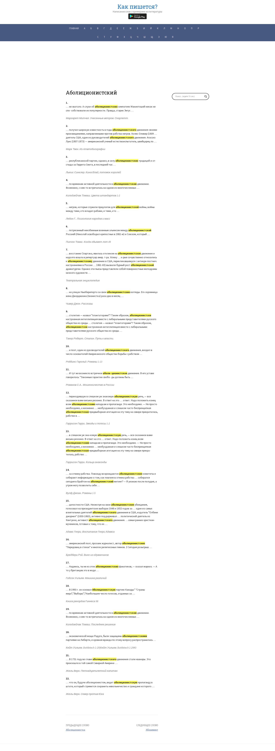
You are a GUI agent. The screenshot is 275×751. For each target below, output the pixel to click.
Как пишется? (137, 6)
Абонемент (152, 729)
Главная (74, 28)
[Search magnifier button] (206, 96)
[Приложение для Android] (137, 16)
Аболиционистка (75, 729)
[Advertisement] (137, 69)
